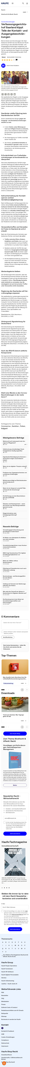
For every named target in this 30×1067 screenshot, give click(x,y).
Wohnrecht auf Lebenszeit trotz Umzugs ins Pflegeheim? (14, 442)
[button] (7, 637)
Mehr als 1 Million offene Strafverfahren (10, 561)
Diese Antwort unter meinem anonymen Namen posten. (16, 632)
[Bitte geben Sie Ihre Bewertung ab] (11, 60)
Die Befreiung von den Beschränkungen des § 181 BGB (14, 496)
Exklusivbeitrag (8, 683)
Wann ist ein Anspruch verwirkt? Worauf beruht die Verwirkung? (14, 489)
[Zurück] (22, 689)
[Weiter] (27, 690)
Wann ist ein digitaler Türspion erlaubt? (15, 466)
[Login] (27, 3)
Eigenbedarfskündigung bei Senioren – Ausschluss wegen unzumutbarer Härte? (15, 458)
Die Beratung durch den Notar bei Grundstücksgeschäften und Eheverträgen (13, 600)
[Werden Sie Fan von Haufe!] (2, 1028)
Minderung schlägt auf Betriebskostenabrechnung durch (15, 481)
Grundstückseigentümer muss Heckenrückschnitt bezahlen (15, 546)
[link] (3, 10)
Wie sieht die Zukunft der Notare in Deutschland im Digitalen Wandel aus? (14, 592)
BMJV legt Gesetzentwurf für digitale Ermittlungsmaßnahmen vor (14, 553)
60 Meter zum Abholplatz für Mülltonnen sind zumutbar (14, 538)
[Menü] (12, 3)
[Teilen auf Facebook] (8, 94)
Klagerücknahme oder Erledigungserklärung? (10, 514)
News (3, 57)
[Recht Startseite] (5, 3)
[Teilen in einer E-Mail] (2, 94)
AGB (26, 911)
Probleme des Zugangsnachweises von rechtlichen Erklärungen (15, 473)
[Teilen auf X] (5, 94)
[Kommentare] (16, 59)
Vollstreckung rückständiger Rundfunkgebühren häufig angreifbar (13, 450)
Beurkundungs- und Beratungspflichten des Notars (14, 577)
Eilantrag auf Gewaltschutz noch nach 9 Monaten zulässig (14, 569)
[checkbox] (2, 632)
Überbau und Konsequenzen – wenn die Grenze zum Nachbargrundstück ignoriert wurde (14, 505)
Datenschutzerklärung (17, 914)
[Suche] (23, 3)
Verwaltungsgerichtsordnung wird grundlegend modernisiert (13, 530)
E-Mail (3, 904)
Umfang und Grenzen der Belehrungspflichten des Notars (14, 584)
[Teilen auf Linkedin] (14, 94)
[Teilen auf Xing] (11, 94)
